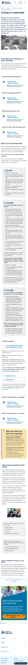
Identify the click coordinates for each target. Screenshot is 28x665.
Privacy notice (4, 660)
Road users (4, 647)
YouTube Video (12, 82)
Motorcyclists (9, 379)
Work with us (5, 651)
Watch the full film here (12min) (13, 616)
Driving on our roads (17, 8)
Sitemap (3, 662)
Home (2, 8)
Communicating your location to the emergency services (14, 346)
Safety (3, 642)
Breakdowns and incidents (13, 387)
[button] (3, 623)
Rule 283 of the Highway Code (10, 371)
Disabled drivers (10, 376)
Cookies (16, 658)
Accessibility (4, 658)
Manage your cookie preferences (14, 85)
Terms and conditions (19, 660)
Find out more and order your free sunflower (14, 580)
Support (3, 638)
